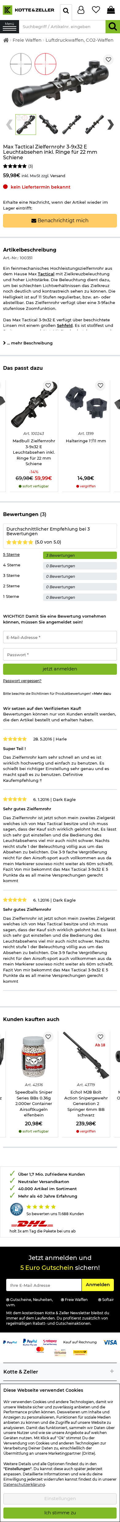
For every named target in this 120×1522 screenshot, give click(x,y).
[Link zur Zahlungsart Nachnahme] (80, 1352)
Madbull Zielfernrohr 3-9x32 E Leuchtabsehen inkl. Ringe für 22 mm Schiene (34, 452)
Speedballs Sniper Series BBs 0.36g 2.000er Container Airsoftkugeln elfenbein (33, 1103)
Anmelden (100, 1284)
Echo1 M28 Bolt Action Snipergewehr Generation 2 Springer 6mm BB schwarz (86, 1103)
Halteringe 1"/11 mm (86, 440)
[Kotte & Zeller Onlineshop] (28, 9)
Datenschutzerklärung (24, 1484)
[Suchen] (113, 26)
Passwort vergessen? (22, 681)
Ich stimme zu (60, 1513)
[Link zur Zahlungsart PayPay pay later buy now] (30, 1341)
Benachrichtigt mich (62, 220)
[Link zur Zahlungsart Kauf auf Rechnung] (80, 1341)
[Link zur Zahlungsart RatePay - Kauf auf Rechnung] (50, 1341)
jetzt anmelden (60, 669)
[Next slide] (110, 124)
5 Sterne (11, 554)
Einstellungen (60, 1498)
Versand (57, 175)
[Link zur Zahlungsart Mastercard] (40, 1349)
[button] (25, 124)
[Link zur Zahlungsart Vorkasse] (60, 1352)
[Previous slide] (9, 124)
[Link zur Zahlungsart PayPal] (10, 1341)
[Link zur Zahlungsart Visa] (110, 1341)
